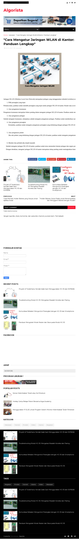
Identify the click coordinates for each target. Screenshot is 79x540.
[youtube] (67, 2)
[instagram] (72, 2)
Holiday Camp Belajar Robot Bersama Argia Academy (32, 401)
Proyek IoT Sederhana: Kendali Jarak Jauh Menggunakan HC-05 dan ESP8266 (12, 187)
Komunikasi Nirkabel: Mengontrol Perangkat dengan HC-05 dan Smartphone (60, 187)
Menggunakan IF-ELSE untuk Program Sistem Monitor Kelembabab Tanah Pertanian (43, 410)
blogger (71, 207)
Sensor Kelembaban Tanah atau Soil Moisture (29, 393)
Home (5, 35)
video (33, 425)
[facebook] (69, 2)
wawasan (12, 35)
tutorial (17, 425)
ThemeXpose (14, 536)
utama (41, 425)
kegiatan (50, 425)
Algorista (13, 10)
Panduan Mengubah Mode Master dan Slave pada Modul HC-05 (42, 322)
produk (25, 425)
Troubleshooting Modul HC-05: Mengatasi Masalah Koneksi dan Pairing (38, 186)
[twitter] (75, 2)
